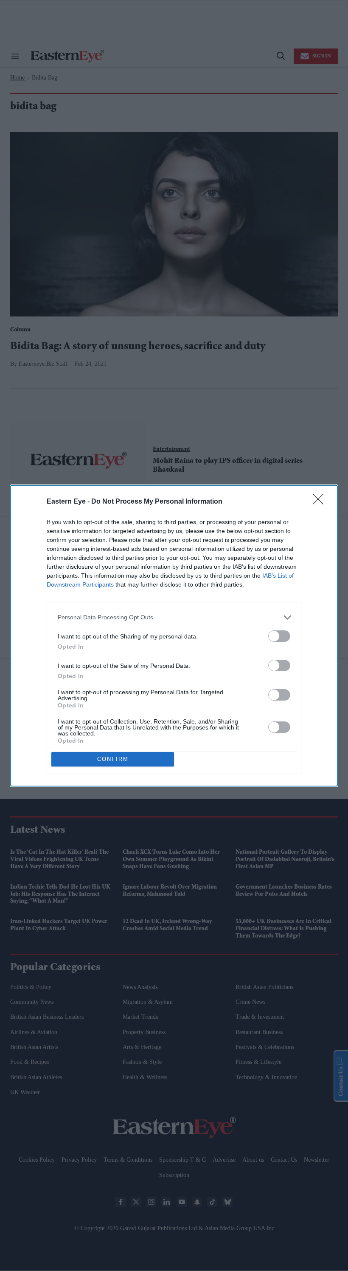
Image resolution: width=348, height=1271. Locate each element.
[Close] (321, 502)
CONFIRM (113, 759)
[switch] (279, 636)
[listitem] (174, 617)
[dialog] (174, 635)
